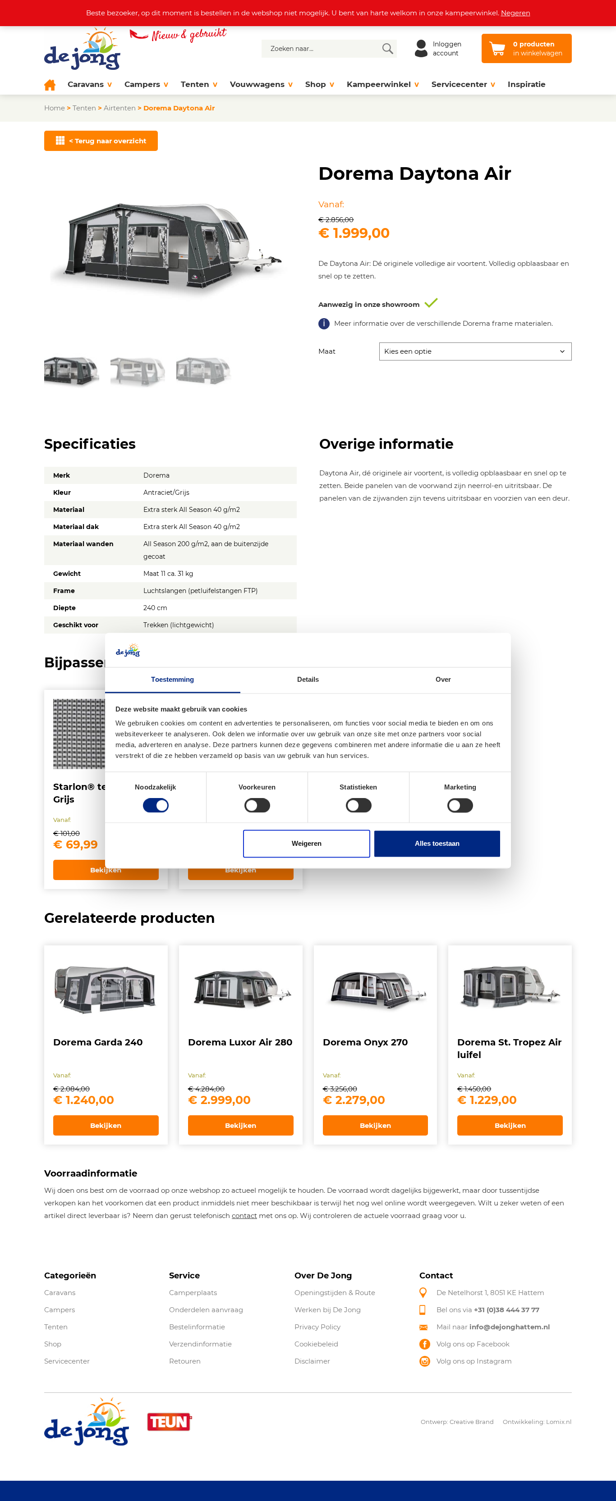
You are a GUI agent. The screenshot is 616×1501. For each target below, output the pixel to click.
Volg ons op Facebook (473, 1344)
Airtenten (120, 108)
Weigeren (307, 844)
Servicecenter (459, 84)
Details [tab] (308, 680)
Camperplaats (193, 1292)
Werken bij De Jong (327, 1309)
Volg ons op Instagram (474, 1361)
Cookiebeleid (316, 1344)
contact (244, 1215)
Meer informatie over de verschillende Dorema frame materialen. (443, 323)
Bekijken (105, 870)
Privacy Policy (317, 1327)
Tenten (195, 84)
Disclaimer (312, 1361)
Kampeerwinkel (379, 84)
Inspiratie (527, 84)
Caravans (86, 84)
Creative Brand (472, 1421)
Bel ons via (488, 1309)
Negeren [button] (515, 13)
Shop (315, 84)
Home (54, 108)
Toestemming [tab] (172, 680)
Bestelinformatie (197, 1327)
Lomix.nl (559, 1421)
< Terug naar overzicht (108, 141)
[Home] (52, 84)
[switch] (257, 805)
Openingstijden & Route (334, 1292)
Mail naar (493, 1327)
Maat (327, 351)
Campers (142, 84)
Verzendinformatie (200, 1344)
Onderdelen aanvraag (206, 1309)
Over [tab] (443, 680)
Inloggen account (447, 48)
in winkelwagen (537, 48)
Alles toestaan (437, 844)
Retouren (185, 1361)
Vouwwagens (257, 84)
